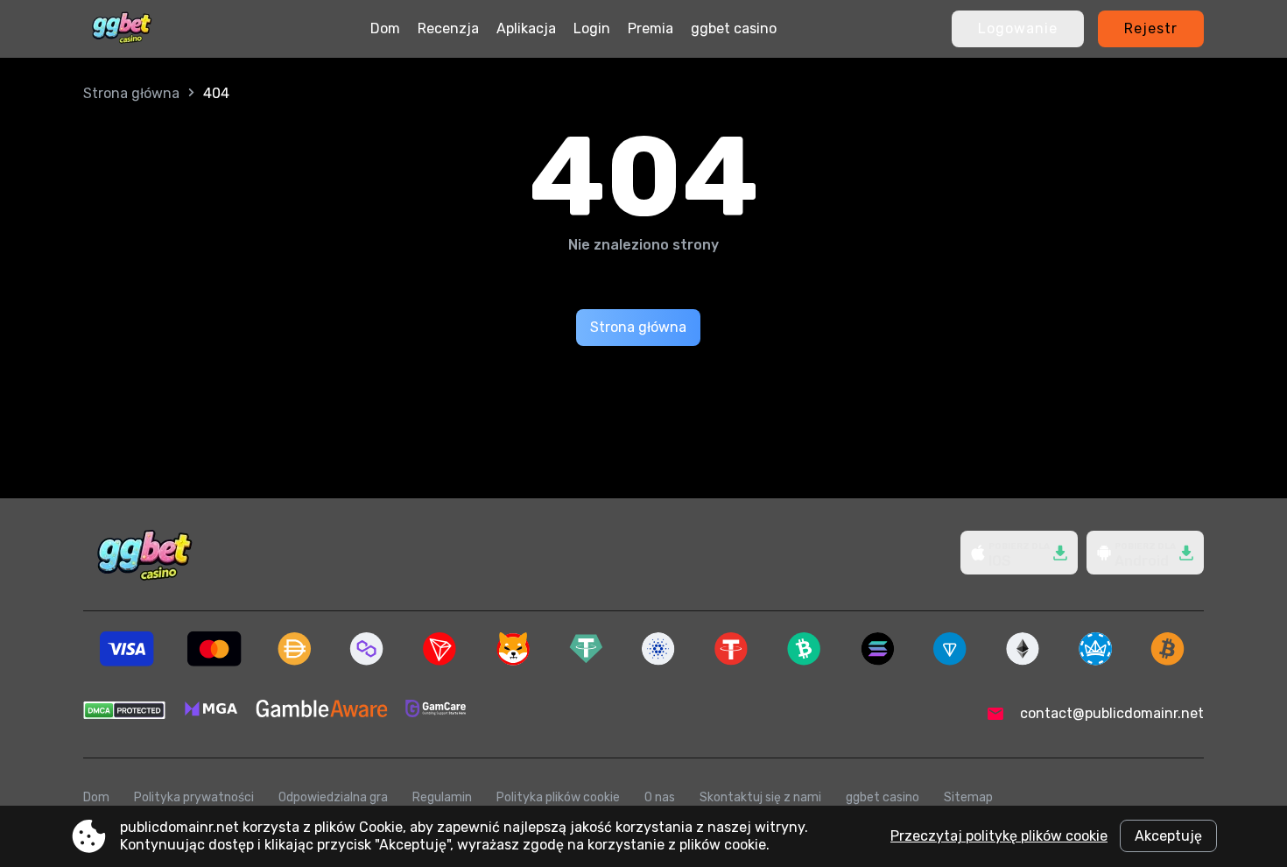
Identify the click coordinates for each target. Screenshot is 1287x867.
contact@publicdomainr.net (1112, 713)
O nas (659, 797)
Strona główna (131, 93)
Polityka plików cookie (558, 797)
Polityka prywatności (194, 797)
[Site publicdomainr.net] (121, 29)
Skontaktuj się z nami (760, 797)
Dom (385, 28)
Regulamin (442, 797)
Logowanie (1018, 28)
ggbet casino (734, 28)
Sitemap (968, 797)
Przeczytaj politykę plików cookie (999, 836)
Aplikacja (526, 28)
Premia (650, 28)
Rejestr (1151, 28)
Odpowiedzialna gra (333, 797)
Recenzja (448, 28)
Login (591, 28)
